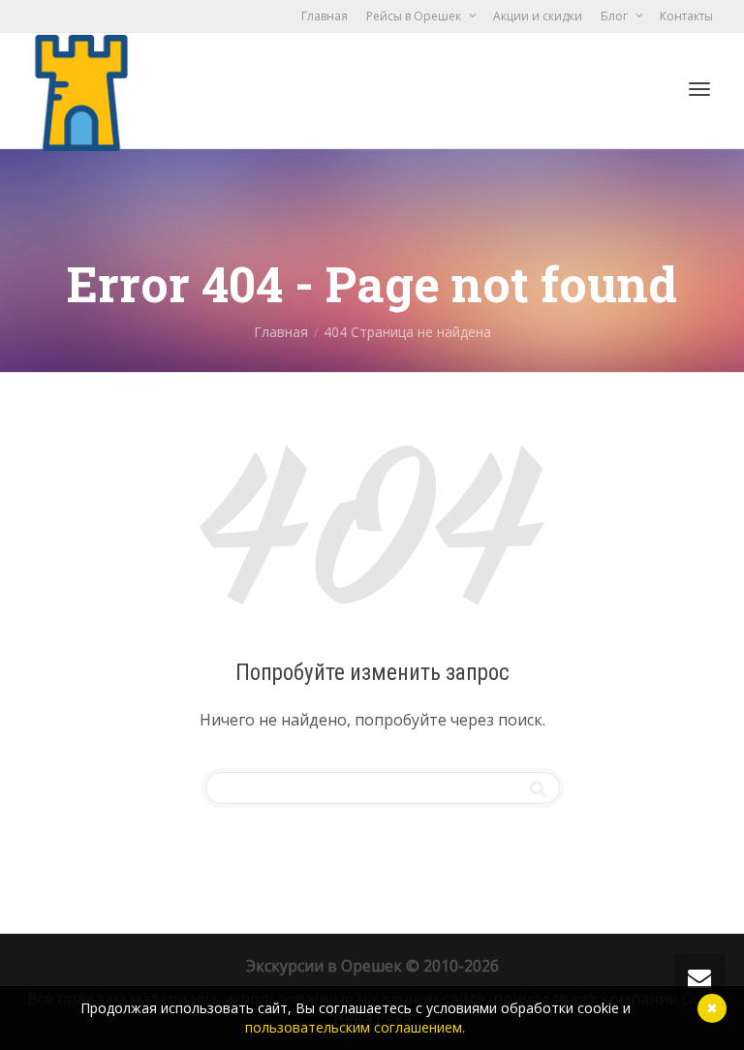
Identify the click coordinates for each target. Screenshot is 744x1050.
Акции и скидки (537, 16)
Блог (616, 16)
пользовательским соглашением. (355, 1027)
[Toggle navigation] (699, 89)
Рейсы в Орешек (415, 16)
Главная (324, 16)
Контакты (686, 16)
